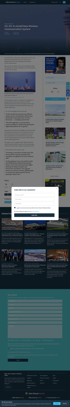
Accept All (57, 403)
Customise (65, 403)
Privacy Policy (35, 211)
